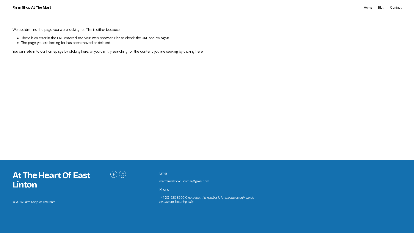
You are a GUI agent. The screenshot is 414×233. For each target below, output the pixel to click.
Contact (395, 7)
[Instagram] (122, 174)
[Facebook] (113, 174)
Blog (381, 7)
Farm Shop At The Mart (32, 7)
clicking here (78, 51)
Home (368, 7)
